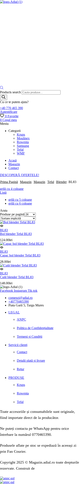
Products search (11, 92)
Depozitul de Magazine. (54, 468)
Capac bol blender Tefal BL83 (20, 255)
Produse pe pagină (12, 214)
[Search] (3, 97)
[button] (11, 108)
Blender (61, 182)
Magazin (26, 182)
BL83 (4, 230)
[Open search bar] (1, 88)
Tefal (50, 182)
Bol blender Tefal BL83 (16, 234)
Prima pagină (9, 182)
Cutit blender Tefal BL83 (16, 277)
